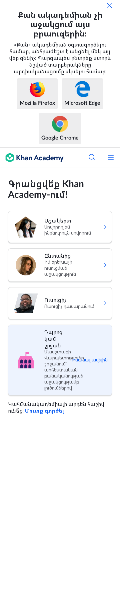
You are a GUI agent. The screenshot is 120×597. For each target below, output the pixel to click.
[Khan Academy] (32, 158)
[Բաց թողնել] (109, 5)
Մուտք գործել (44, 411)
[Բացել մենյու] (111, 158)
